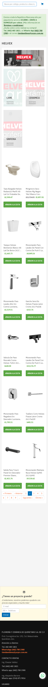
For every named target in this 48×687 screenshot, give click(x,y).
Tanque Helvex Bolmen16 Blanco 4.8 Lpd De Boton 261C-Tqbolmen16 (12, 247)
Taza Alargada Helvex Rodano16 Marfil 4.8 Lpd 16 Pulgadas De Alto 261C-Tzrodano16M (12, 191)
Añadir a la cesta (12, 205)
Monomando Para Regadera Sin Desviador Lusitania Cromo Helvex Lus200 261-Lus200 (12, 416)
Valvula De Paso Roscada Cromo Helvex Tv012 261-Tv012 (11, 360)
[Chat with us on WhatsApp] (42, 675)
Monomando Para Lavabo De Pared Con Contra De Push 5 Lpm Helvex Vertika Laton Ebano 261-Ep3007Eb (35, 360)
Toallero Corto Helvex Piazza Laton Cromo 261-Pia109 (35, 416)
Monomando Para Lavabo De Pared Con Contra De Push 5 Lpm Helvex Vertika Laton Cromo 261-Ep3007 (35, 247)
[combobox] (4, 611)
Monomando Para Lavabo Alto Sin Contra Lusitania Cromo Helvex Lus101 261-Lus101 (12, 304)
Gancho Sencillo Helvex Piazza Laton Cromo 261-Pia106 (34, 304)
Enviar (6, 615)
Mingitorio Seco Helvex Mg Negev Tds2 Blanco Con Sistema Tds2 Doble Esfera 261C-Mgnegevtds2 (34, 191)
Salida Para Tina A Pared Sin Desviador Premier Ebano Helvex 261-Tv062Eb (12, 472)
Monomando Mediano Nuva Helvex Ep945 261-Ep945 (35, 472)
